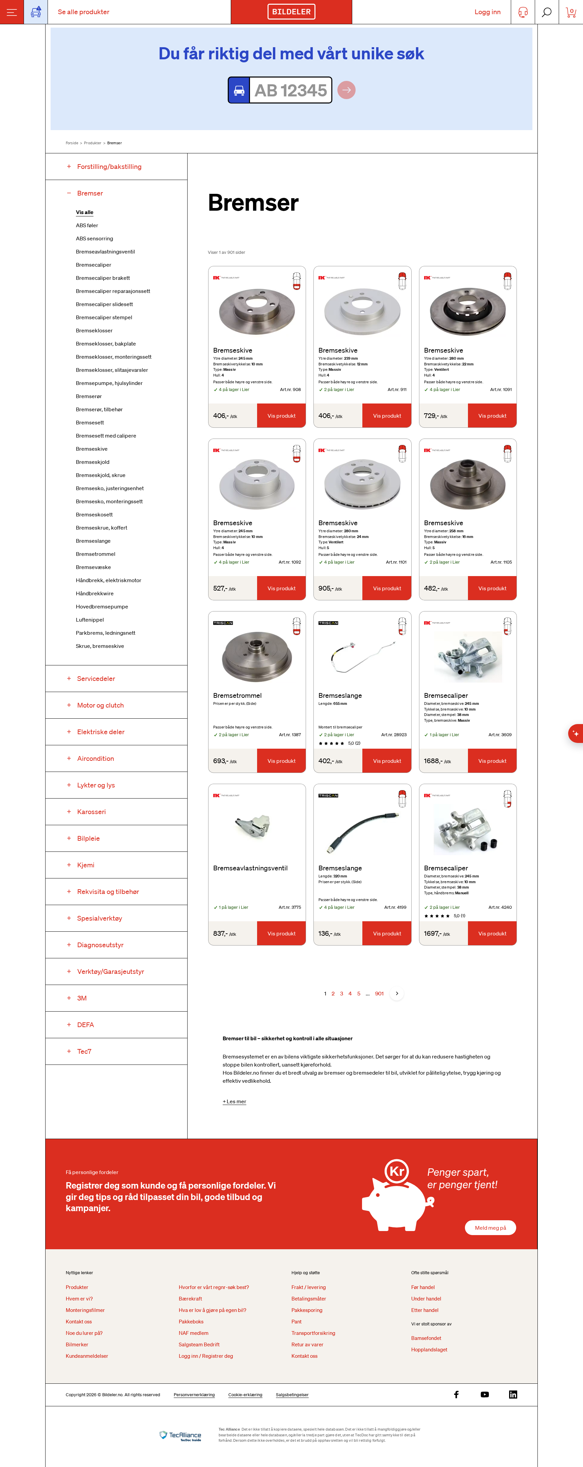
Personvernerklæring (194, 1395)
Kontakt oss (79, 1321)
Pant (297, 1321)
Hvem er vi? (79, 1298)
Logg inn (488, 12)
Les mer (236, 1101)
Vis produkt (282, 415)
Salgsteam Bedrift (199, 1344)
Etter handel (425, 1310)
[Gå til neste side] (397, 993)
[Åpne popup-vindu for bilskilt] (36, 12)
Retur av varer (308, 1344)
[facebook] (456, 1395)
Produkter (92, 143)
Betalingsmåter (309, 1298)
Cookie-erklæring (245, 1395)
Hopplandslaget (429, 1349)
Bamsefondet (426, 1338)
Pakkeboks (191, 1321)
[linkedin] (513, 1395)
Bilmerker (77, 1344)
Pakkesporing (307, 1310)
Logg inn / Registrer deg (206, 1355)
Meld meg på (490, 1227)
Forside (72, 143)
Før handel (423, 1287)
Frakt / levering (309, 1287)
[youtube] (485, 1395)
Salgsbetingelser (292, 1395)
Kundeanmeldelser (87, 1355)
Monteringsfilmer (85, 1310)
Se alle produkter (83, 12)
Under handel (426, 1298)
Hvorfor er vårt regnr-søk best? (214, 1287)
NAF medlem (194, 1332)
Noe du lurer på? (84, 1332)
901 (379, 993)
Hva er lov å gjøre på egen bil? (212, 1310)
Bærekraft (190, 1298)
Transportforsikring (313, 1332)
